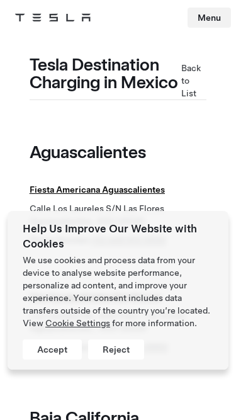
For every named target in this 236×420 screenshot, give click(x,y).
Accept (52, 349)
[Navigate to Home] (53, 17)
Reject (116, 349)
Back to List (191, 80)
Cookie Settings (77, 323)
